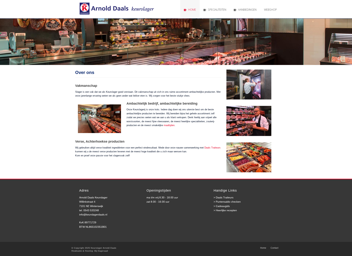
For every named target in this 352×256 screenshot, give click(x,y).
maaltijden (169, 125)
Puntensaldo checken (228, 201)
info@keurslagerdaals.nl (93, 214)
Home (192, 9)
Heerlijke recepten (226, 210)
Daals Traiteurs (212, 147)
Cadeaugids (223, 206)
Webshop (270, 9)
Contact (274, 248)
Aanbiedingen (247, 9)
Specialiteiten (217, 9)
